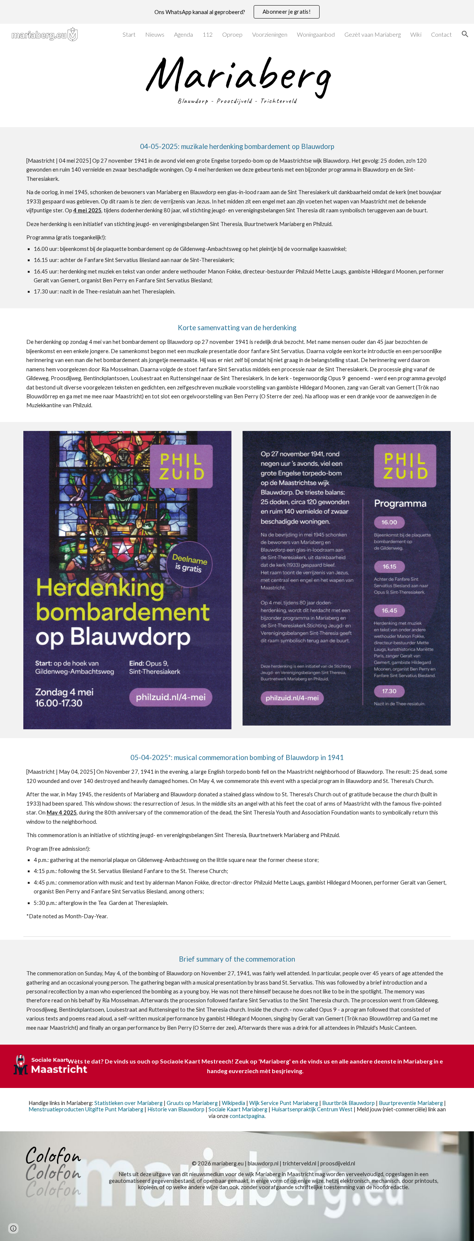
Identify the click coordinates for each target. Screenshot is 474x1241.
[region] (237, 12)
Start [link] (129, 34)
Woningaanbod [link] (316, 34)
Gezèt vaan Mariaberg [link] (372, 34)
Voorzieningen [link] (269, 34)
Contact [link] (441, 34)
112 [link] (208, 34)
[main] (237, 80)
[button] (465, 34)
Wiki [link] (415, 34)
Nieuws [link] (154, 34)
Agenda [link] (183, 34)
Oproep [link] (232, 34)
